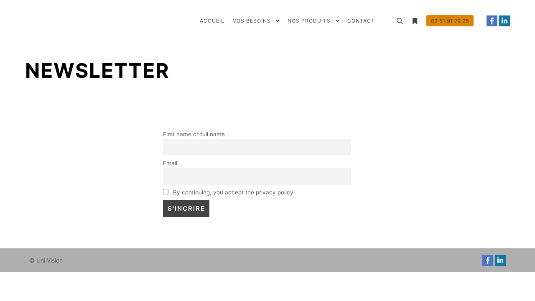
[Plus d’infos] (414, 21)
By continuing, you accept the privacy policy (232, 192)
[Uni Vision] (67, 21)
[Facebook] (492, 20)
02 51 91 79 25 (450, 21)
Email (170, 163)
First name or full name (194, 134)
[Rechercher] (399, 21)
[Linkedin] (504, 20)
